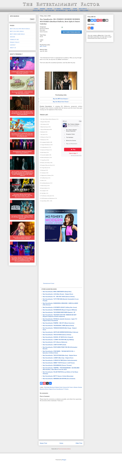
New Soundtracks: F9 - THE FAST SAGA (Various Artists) (59, 296)
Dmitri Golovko (63, 387)
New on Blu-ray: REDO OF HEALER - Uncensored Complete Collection (22, 238)
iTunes (44, 46)
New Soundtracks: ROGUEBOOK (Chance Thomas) (57, 365)
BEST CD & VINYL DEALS (17, 31)
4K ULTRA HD (49, 10)
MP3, (41, 46)
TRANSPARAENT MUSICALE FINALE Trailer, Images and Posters (22, 152)
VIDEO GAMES (83, 10)
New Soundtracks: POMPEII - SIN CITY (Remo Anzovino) (58, 323)
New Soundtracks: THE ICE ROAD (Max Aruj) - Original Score (60, 355)
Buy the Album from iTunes (60, 101)
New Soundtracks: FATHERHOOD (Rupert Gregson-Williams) (60, 309)
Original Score (52, 389)
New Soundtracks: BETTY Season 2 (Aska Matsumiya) (58, 376)
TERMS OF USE (14, 39)
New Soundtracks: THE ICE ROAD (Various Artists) (57, 334)
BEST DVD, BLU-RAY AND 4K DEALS (20, 28)
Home (61, 443)
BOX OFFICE (83, 8)
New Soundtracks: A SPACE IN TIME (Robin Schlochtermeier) (60, 360)
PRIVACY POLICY (14, 42)
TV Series (65, 389)
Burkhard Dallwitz (54, 387)
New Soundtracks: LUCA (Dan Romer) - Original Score (58, 294)
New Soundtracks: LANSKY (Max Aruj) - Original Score (58, 358)
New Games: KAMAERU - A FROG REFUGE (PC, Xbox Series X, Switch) (22, 92)
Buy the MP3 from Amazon (60, 98)
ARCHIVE (12, 36)
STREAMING (67, 8)
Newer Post (43, 443)
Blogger (64, 459)
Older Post (79, 443)
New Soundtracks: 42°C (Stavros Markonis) (55, 342)
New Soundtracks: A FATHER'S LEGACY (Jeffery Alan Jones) (60, 307)
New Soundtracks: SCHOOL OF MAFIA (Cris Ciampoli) (58, 337)
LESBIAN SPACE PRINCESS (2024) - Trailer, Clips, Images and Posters (22, 72)
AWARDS (42, 8)
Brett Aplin (47, 387)
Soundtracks (59, 389)
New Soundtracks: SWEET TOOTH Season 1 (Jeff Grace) (59, 362)
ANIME (75, 8)
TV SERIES (57, 8)
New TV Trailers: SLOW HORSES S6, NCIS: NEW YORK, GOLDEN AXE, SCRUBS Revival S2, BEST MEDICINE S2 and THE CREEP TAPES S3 (22, 173)
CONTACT (13, 45)
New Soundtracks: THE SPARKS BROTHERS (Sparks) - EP (59, 312)
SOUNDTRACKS (61, 10)
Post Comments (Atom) (64, 448)
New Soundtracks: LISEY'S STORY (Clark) (54, 344)
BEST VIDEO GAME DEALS (17, 34)
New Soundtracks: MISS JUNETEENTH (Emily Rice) (57, 291)
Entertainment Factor (48, 283)
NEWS (36, 8)
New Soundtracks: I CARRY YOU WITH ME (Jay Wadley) (58, 339)
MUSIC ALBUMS (72, 10)
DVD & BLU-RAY (38, 10)
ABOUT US (13, 47)
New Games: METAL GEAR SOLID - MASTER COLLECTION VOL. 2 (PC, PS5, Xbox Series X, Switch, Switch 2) (22, 195)
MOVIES (49, 8)
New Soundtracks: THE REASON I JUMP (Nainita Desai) (58, 325)
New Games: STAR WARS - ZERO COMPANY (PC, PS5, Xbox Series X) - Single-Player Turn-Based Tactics (22, 217)
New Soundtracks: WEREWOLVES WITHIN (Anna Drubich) (59, 378)
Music (46, 389)
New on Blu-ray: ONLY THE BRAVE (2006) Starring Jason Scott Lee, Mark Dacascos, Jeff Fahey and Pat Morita (22, 113)
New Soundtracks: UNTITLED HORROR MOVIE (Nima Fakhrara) (60, 332)
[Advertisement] (61, 262)
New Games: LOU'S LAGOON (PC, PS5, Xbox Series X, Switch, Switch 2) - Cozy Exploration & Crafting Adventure (22, 135)
